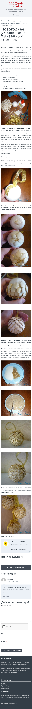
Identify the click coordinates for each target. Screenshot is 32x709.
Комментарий (6, 606)
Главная (3, 21)
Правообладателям (7, 686)
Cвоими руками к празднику (17, 21)
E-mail (4, 641)
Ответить (6, 596)
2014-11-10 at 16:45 (12, 581)
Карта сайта (5, 688)
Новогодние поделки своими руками (13, 23)
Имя (3, 633)
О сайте (3, 683)
